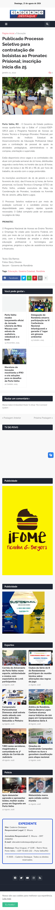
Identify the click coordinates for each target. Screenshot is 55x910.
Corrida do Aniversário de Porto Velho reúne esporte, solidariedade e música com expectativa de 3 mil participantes (13, 675)
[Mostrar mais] (45, 278)
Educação (21, 33)
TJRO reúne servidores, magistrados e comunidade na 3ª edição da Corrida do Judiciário (13, 751)
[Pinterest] (34, 278)
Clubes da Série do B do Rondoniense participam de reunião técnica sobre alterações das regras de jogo (40, 675)
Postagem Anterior (12, 418)
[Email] (40, 278)
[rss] (40, 878)
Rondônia (40, 271)
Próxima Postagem (42, 418)
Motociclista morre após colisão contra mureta (39, 798)
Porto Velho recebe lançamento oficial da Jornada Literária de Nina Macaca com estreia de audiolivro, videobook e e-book (14, 327)
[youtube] (27, 878)
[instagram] (33, 878)
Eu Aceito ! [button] (10, 905)
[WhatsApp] (29, 278)
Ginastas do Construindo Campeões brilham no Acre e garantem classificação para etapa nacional (40, 751)
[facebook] (15, 878)
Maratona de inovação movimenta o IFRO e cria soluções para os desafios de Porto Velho (14, 374)
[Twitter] (23, 278)
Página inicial (8, 33)
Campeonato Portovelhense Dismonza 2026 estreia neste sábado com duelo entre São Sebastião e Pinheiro (13, 714)
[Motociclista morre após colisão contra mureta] (41, 785)
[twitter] (21, 878)
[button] (6, 24)
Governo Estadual (27, 271)
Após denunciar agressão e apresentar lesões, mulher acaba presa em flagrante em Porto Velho (14, 800)
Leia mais (6, 899)
